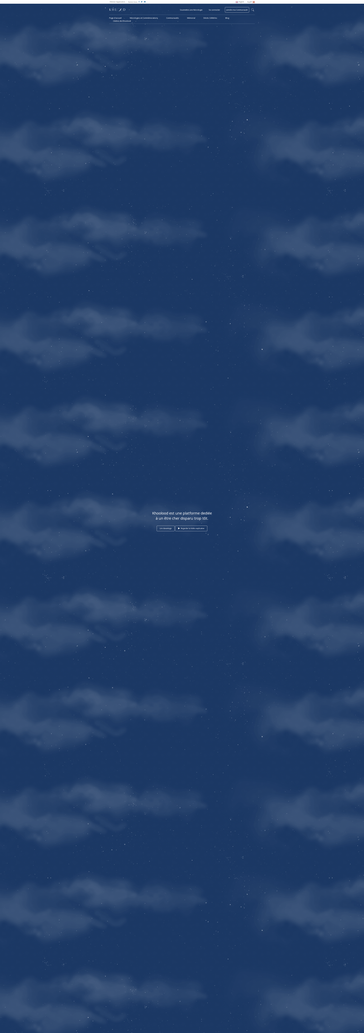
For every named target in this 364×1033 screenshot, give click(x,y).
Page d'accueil (115, 18)
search (252, 9)
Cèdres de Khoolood (122, 21)
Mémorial (191, 18)
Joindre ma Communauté (237, 10)
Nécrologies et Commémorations (144, 18)
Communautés (172, 18)
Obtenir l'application (117, 2)
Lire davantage (166, 528)
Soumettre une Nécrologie (191, 10)
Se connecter (214, 10)
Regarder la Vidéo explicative (192, 528)
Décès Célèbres (210, 18)
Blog (227, 18)
